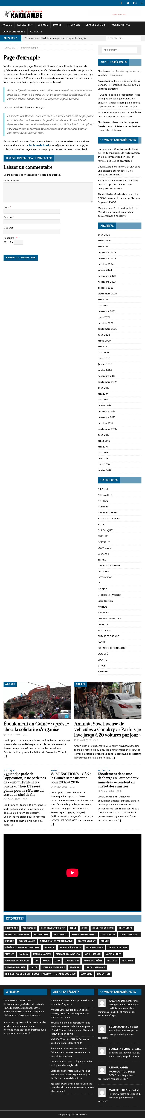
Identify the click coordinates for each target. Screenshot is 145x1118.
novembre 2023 (107, 282)
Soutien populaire (53, 967)
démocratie (108, 934)
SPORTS (102, 660)
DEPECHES (104, 542)
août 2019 (103, 388)
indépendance (94, 947)
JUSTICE (102, 589)
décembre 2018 (106, 411)
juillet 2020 (104, 341)
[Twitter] (128, 3)
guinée (105, 941)
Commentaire (11, 180)
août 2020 (104, 335)
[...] (5, 756)
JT (99, 583)
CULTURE (103, 536)
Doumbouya (41, 934)
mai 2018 (103, 452)
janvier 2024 (105, 270)
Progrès (112, 960)
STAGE (101, 666)
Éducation (103, 974)
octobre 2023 (105, 288)
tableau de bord (39, 145)
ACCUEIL (7, 25)
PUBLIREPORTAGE (120, 25)
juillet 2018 (104, 441)
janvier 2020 (105, 370)
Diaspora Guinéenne (17, 934)
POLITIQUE (104, 630)
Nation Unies (113, 954)
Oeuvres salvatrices (17, 960)
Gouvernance (27, 941)
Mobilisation (93, 954)
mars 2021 (104, 317)
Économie (86, 974)
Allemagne (29, 928)
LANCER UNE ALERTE (14, 31)
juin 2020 (103, 346)
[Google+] (135, 3)
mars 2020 (104, 358)
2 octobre (11, 928)
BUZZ (101, 524)
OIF (36, 960)
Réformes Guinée (15, 967)
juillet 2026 (104, 240)
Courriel (8, 217)
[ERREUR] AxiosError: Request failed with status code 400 (40, 974)
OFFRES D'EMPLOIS (109, 618)
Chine (73, 928)
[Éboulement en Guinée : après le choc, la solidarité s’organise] (37, 700)
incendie (49, 947)
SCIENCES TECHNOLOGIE (112, 648)
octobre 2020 (106, 323)
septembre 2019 (107, 382)
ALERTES (103, 506)
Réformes (127, 960)
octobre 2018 (105, 423)
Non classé (104, 612)
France (9, 941)
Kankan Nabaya (42, 954)
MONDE (57, 25)
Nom (7, 207)
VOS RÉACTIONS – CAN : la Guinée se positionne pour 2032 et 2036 (119, 114)
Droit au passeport (84, 934)
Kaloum (23, 954)
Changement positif (52, 928)
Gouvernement (86, 941)
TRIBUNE (103, 671)
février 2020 (105, 364)
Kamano (102, 149)
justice (9, 954)
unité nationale (95, 967)
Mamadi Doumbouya (68, 954)
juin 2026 (103, 246)
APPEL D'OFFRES (108, 512)
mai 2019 (103, 399)
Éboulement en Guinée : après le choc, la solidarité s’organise (119, 73)
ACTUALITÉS (24, 25)
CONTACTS (36, 31)
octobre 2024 (106, 264)
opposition (72, 960)
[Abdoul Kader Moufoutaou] (102, 1072)
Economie (103, 554)
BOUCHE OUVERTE (109, 518)
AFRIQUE (43, 25)
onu (57, 960)
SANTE (102, 642)
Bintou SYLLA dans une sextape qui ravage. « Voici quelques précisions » (119, 170)
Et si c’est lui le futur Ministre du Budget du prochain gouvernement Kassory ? (118, 212)
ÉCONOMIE (104, 548)
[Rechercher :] (123, 38)
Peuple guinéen (93, 960)
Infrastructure (117, 947)
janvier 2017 (104, 470)
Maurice (102, 208)
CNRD (84, 928)
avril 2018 (103, 458)
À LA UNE (103, 489)
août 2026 (104, 235)
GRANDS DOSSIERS (95, 25)
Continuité (125, 928)
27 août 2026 (13, 734)
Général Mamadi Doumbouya (22, 947)
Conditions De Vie (103, 928)
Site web (9, 228)
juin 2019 (103, 394)
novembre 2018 (106, 417)
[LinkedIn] (142, 3)
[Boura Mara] (102, 1031)
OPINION (103, 624)
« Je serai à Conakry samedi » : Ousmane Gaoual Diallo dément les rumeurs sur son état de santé (72, 1087)
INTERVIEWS (73, 25)
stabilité (75, 967)
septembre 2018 (107, 429)
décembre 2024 (107, 252)
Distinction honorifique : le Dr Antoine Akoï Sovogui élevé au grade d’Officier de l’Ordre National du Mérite (71, 1074)
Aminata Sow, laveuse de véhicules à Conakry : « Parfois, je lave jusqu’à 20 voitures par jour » (119, 85)
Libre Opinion (105, 601)
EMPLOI (102, 560)
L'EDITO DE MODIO (109, 595)
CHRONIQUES (106, 530)
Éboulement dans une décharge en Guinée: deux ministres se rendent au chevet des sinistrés (119, 126)
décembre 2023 (107, 276)
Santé (33, 967)
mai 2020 (103, 352)
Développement (129, 934)
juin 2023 (103, 299)
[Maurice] (102, 1094)
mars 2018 (104, 464)
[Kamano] (102, 1005)
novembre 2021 (106, 311)
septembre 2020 (107, 329)
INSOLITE (103, 571)
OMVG (46, 960)
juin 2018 (103, 447)
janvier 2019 (104, 405)
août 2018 (103, 435)
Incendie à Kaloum (70, 947)
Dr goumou (60, 934)
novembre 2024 (107, 258)
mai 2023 (103, 305)
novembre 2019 (106, 376)
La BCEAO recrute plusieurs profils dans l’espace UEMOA (119, 198)
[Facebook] (121, 3)
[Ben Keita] (102, 1053)
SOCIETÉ (103, 654)
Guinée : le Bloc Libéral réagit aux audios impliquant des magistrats (72, 1063)
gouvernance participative (56, 941)
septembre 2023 (107, 294)
